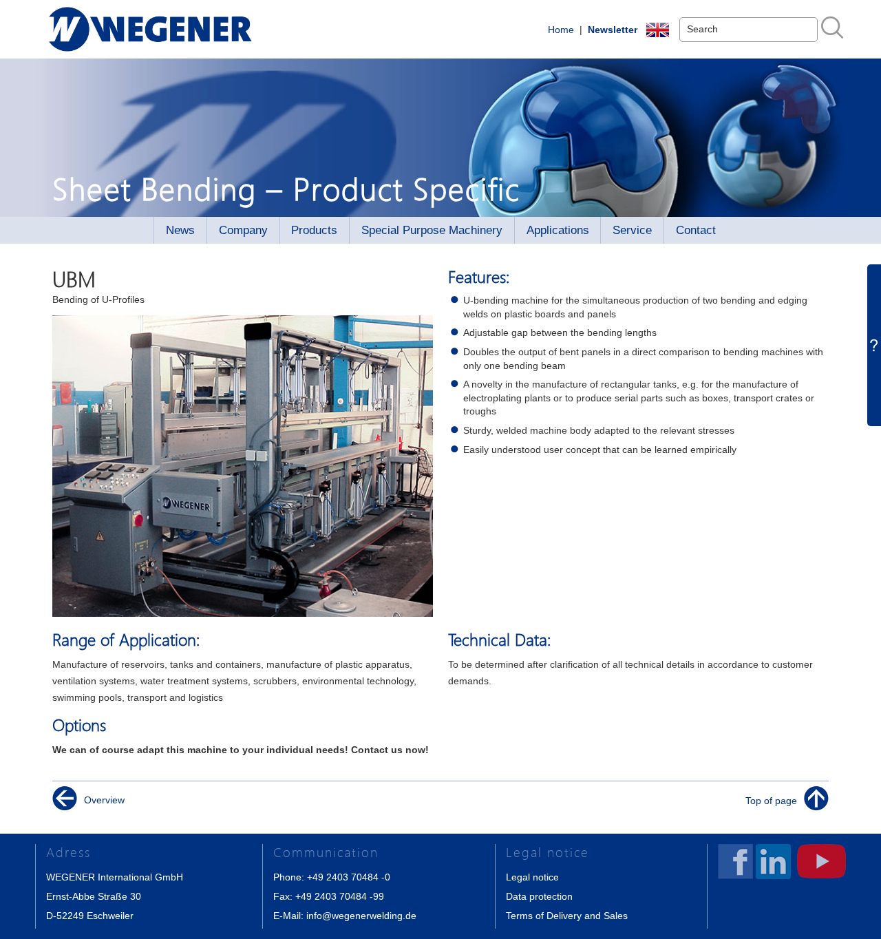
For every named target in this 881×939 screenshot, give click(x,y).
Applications (558, 230)
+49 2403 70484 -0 (348, 877)
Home (561, 29)
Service (632, 230)
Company (243, 230)
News (180, 230)
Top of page (771, 799)
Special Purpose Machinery (431, 230)
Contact (696, 230)
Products (314, 230)
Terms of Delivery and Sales (567, 915)
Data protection (539, 896)
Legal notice (532, 877)
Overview (104, 799)
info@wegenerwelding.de (361, 915)
